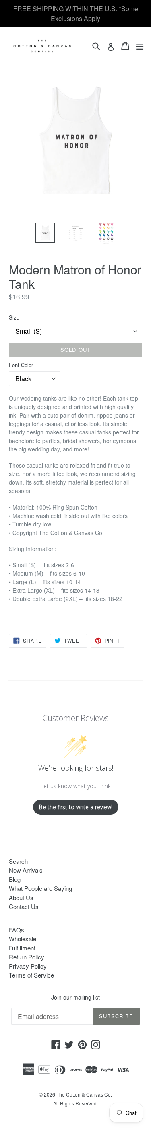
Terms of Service (31, 975)
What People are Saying (40, 888)
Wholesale (22, 938)
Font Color (21, 365)
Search (18, 861)
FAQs (16, 929)
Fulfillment (22, 948)
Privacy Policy (28, 966)
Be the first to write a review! (75, 807)
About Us (21, 897)
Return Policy (26, 956)
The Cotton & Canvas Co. (84, 1094)
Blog (15, 879)
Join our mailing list (75, 997)
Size (14, 317)
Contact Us (24, 906)
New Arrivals (26, 870)
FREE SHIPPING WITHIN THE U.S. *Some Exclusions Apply (75, 13)
